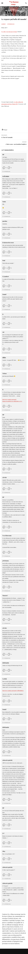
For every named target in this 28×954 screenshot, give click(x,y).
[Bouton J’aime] (4, 167)
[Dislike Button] (9, 167)
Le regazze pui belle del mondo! (13, 19)
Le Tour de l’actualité (7, 137)
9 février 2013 (7, 492)
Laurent (3, 24)
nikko (4, 357)
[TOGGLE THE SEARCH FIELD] (26, 3)
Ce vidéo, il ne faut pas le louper (9, 31)
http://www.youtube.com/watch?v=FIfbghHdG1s (13, 690)
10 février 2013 (7, 755)
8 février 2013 (10, 24)
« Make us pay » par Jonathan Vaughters (16, 144)
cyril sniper (5, 176)
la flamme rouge (15, 3)
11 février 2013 (7, 878)
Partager (5, 129)
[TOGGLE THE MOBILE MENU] (2, 3)
